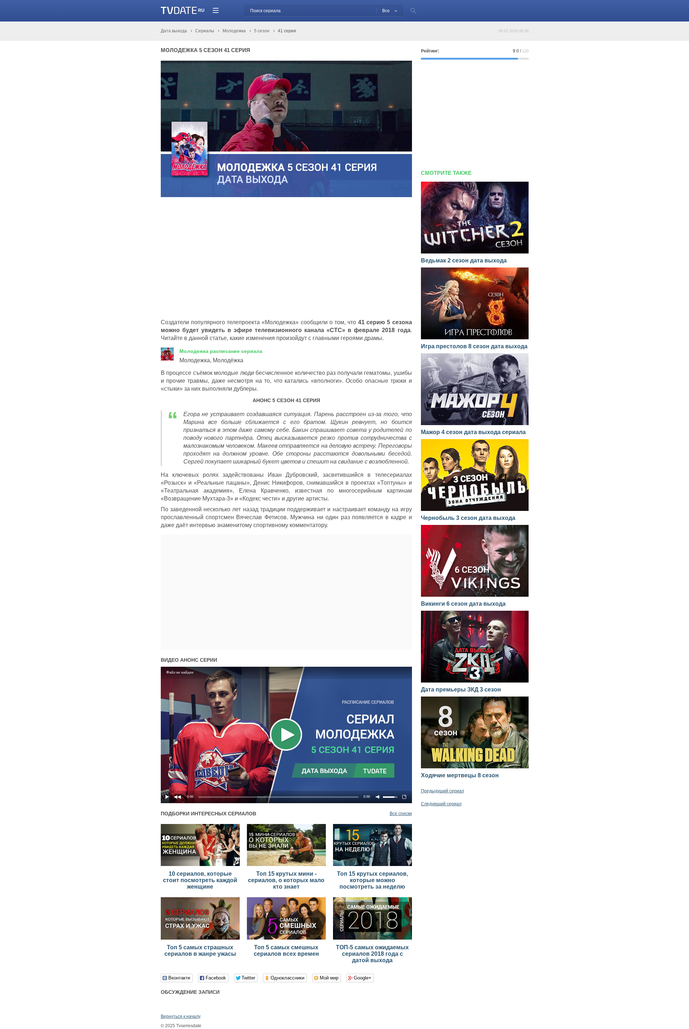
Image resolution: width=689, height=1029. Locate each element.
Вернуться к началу (181, 1016)
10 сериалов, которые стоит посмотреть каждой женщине (200, 880)
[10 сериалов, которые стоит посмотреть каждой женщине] (200, 864)
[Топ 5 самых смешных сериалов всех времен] (286, 938)
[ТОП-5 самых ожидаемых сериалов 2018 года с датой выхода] (372, 938)
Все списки (401, 813)
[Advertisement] (221, 258)
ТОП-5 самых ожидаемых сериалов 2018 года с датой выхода (372, 953)
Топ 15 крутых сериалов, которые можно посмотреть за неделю (372, 880)
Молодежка (220, 351)
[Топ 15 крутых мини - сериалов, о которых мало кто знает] (286, 864)
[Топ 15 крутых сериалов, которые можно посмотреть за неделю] (372, 864)
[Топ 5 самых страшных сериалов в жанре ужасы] (200, 938)
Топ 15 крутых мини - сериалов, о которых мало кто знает (286, 880)
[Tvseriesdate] (179, 10)
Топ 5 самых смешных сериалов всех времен (286, 950)
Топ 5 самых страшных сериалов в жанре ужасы (200, 950)
